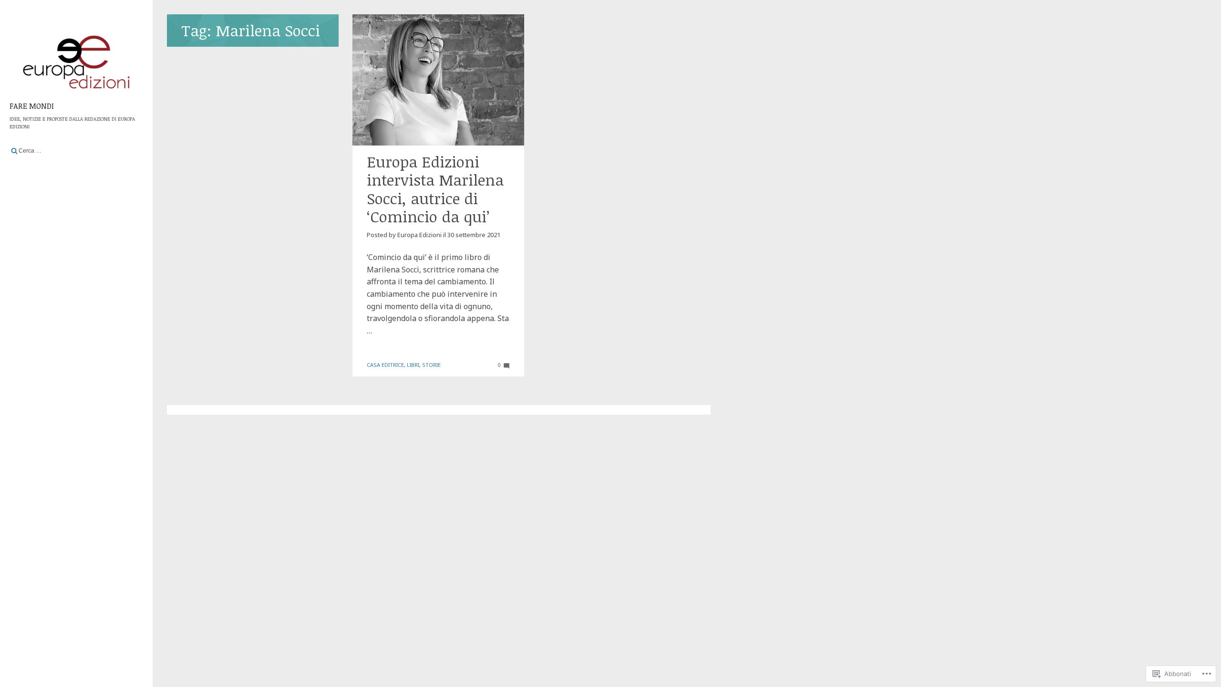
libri (413, 364)
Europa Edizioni (419, 234)
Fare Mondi (32, 106)
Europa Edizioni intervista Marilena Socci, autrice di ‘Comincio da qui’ (435, 189)
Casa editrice (385, 364)
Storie (431, 364)
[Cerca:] (76, 151)
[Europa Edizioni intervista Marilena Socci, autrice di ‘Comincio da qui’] (438, 80)
